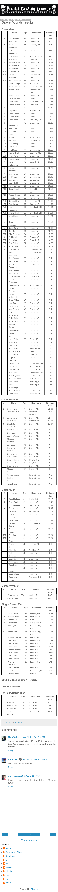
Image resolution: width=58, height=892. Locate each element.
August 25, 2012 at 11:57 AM (27, 776)
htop (8, 875)
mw (7, 879)
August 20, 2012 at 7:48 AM (32, 737)
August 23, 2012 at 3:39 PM (35, 759)
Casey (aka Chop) (14, 852)
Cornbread (13, 759)
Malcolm (10, 867)
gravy (11, 776)
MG (7, 863)
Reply (10, 750)
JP (7, 860)
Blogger (34, 889)
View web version (29, 840)
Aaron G (10, 848)
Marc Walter (13, 737)
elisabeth (10, 871)
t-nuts (8, 883)
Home (29, 835)
